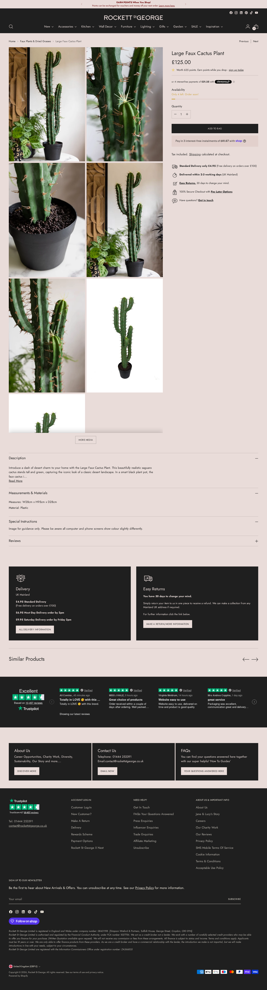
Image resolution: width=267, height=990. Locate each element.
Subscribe (234, 899)
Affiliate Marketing (145, 841)
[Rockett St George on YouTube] (256, 12)
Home (12, 41)
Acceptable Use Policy (210, 868)
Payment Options (82, 841)
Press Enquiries (143, 821)
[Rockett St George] (133, 17)
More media (86, 439)
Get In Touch (142, 807)
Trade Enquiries (143, 834)
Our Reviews (204, 834)
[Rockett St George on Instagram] (236, 12)
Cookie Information (208, 854)
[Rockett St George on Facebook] (231, 12)
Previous (243, 41)
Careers (200, 821)
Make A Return (80, 821)
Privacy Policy (204, 841)
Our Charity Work (207, 827)
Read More (15, 481)
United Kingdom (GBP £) (25, 966)
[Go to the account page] (248, 26)
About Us (201, 807)
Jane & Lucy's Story (208, 814)
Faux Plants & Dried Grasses (35, 41)
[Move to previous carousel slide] (246, 659)
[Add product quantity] (187, 114)
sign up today (236, 70)
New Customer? (81, 814)
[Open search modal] (11, 26)
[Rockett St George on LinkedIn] (241, 12)
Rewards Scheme (81, 834)
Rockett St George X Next (87, 848)
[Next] (185, 4)
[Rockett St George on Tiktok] (251, 12)
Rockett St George (36, 972)
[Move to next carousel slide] (255, 659)
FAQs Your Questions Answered (154, 814)
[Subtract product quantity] (175, 114)
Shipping (195, 154)
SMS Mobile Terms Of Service (214, 848)
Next (255, 41)
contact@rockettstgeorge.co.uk (28, 826)
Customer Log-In (81, 807)
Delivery (76, 827)
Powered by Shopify (18, 975)
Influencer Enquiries (146, 827)
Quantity (177, 106)
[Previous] (81, 4)
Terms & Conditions (208, 861)
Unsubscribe (141, 848)
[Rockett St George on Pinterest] (246, 12)
